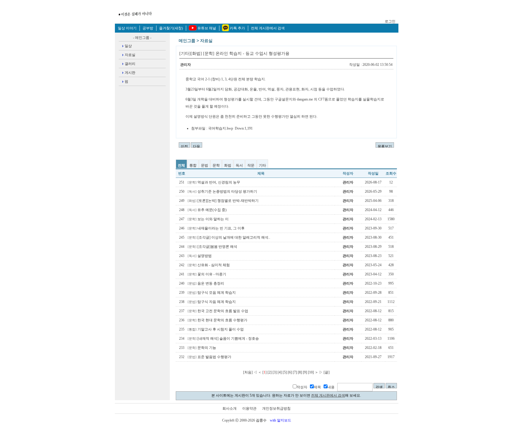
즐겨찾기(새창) (171, 28)
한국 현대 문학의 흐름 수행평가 (217, 320)
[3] (275, 372)
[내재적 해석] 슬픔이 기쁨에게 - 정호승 (223, 338)
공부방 (147, 28)
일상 (128, 46)
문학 (216, 165)
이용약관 (249, 408)
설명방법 (200, 256)
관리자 (185, 65)
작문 (250, 165)
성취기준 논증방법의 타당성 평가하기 (222, 191)
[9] (305, 372)
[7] (295, 372)
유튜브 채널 (206, 28)
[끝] (327, 372)
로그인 (390, 21)
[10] (311, 372)
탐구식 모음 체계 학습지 (212, 292)
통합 (193, 165)
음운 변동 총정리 (206, 283)
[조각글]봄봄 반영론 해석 (212, 247)
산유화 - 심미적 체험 (209, 265)
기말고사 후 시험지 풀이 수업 (216, 329)
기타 (262, 165)
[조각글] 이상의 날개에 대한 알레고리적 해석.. (229, 237)
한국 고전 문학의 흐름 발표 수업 (218, 311)
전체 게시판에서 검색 (268, 28)
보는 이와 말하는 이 (208, 219)
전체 (181, 165)
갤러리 (130, 64)
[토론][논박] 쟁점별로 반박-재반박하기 (223, 201)
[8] (300, 372)
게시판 (130, 73)
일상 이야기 (127, 28)
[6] (290, 372)
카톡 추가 (237, 28)
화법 (227, 165)
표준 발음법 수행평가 (209, 357)
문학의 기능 (202, 348)
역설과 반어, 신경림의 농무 (214, 182)
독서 (239, 165)
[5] (285, 372)
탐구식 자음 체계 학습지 (212, 302)
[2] (269, 372)
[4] (280, 372)
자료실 (130, 55)
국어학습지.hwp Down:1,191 (230, 128)
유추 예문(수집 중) (207, 210)
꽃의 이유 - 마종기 (207, 274)
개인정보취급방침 (276, 408)
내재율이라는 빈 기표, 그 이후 (216, 228)
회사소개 (229, 408)
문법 (204, 165)
